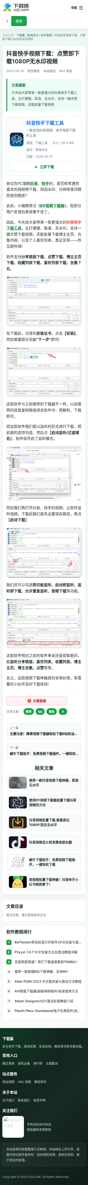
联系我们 (24, 1100)
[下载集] (23, 7)
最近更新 (8, 1063)
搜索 (19, 21)
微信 (51, 711)
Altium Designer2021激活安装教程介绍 (44, 1001)
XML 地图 (24, 1082)
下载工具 (13, 228)
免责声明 (39, 1100)
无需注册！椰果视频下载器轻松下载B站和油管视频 (44, 734)
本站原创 (49, 71)
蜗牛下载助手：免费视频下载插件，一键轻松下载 (44, 753)
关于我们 (8, 1100)
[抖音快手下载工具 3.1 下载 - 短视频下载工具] (16, 139)
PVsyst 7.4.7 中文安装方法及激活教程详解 (46, 952)
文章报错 (39, 701)
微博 (28, 711)
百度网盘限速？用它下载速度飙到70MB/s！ (47, 962)
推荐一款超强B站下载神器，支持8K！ (42, 971)
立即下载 (47, 167)
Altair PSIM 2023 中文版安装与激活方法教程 (48, 981)
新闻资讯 (32, 35)
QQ (40, 711)
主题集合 (52, 1063)
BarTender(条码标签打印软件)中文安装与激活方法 (48, 942)
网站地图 (8, 1082)
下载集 (20, 35)
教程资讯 (40, 1082)
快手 (45, 183)
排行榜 (37, 1063)
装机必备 (24, 1063)
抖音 (34, 183)
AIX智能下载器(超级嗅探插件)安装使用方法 (46, 991)
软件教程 (46, 35)
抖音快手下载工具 (45, 123)
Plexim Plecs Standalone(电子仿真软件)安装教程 (48, 1011)
